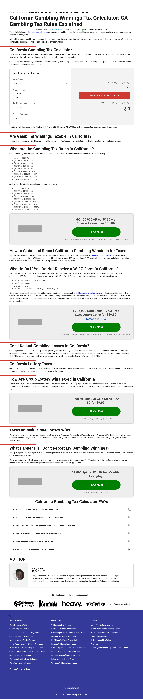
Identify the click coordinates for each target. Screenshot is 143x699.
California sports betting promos (89, 293)
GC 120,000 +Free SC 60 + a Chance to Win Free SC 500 (95, 221)
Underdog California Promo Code (64, 663)
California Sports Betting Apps (21, 636)
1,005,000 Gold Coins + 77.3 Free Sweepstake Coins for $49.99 (95, 312)
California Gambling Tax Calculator (104, 633)
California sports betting (37, 32)
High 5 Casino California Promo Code (65, 651)
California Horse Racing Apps (20, 655)
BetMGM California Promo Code (63, 629)
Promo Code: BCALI (96, 319)
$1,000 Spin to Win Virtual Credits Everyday (96, 474)
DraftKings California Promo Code (64, 640)
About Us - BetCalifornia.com (102, 625)
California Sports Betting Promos (22, 640)
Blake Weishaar (101, 29)
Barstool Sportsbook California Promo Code (68, 648)
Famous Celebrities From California (23, 659)
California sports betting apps (102, 255)
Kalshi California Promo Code (62, 659)
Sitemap (94, 644)
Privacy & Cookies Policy (101, 640)
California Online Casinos (61, 625)
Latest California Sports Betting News (24, 633)
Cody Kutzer (42, 29)
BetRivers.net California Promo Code (65, 655)
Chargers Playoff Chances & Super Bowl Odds (27, 651)
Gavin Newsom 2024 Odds (19, 625)
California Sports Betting (19, 629)
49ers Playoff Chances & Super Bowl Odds (26, 644)
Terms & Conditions (99, 636)
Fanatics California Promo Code (63, 644)
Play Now (96, 232)
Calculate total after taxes (104, 95)
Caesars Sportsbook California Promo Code (68, 633)
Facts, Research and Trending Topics (105, 629)
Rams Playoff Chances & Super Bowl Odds (26, 648)
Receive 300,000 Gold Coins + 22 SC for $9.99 (96, 400)
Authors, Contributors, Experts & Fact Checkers (109, 648)
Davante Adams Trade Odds (20, 663)
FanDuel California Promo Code (63, 636)
